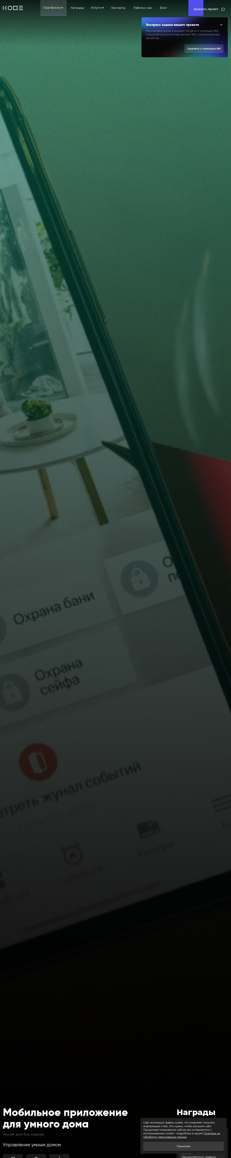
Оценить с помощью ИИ (204, 48)
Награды (77, 8)
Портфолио (52, 7)
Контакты (118, 8)
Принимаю (183, 1146)
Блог (163, 8)
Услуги (96, 7)
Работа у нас (142, 8)
